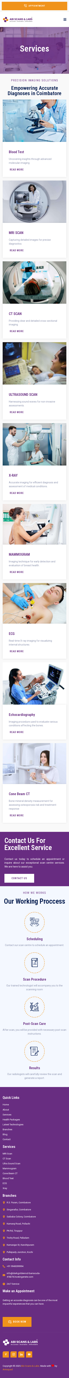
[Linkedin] (21, 1354)
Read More (17, 169)
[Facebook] (6, 1354)
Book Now (19, 1321)
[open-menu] (65, 19)
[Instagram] (13, 1354)
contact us (19, 878)
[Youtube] (29, 1354)
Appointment (36, 5)
